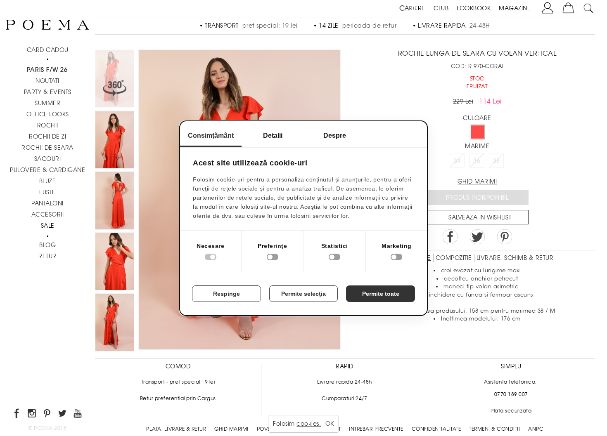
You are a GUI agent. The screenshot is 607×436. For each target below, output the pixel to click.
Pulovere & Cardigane (47, 170)
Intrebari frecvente (376, 429)
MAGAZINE (515, 8)
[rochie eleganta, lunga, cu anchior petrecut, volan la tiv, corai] (114, 262)
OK (329, 423)
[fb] (17, 414)
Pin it (504, 236)
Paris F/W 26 (47, 69)
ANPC (535, 429)
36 (476, 161)
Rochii (47, 125)
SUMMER (47, 103)
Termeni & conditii (494, 429)
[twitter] (63, 414)
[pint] (47, 414)
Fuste (47, 192)
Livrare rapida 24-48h (344, 382)
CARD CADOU (48, 50)
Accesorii (47, 214)
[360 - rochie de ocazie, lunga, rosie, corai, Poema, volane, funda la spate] (114, 323)
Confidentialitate (436, 429)
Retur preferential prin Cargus (178, 398)
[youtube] (78, 414)
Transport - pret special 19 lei (178, 382)
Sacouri (47, 159)
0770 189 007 (511, 394)
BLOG (47, 245)
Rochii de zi (47, 136)
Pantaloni (47, 203)
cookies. (308, 423)
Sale (48, 225)
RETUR (47, 256)
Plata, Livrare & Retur (176, 429)
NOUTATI (47, 81)
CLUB (441, 8)
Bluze (47, 181)
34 (457, 161)
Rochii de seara (47, 147)
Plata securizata (511, 411)
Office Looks (47, 114)
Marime (477, 146)
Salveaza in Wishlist (479, 217)
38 (496, 161)
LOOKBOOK (474, 8)
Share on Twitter (477, 236)
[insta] (32, 414)
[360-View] (114, 80)
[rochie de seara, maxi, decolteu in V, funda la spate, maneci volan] (114, 141)
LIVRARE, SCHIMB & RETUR (515, 258)
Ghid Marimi (231, 429)
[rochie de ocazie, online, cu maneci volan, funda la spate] (114, 201)
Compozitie (454, 258)
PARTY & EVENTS (47, 92)
